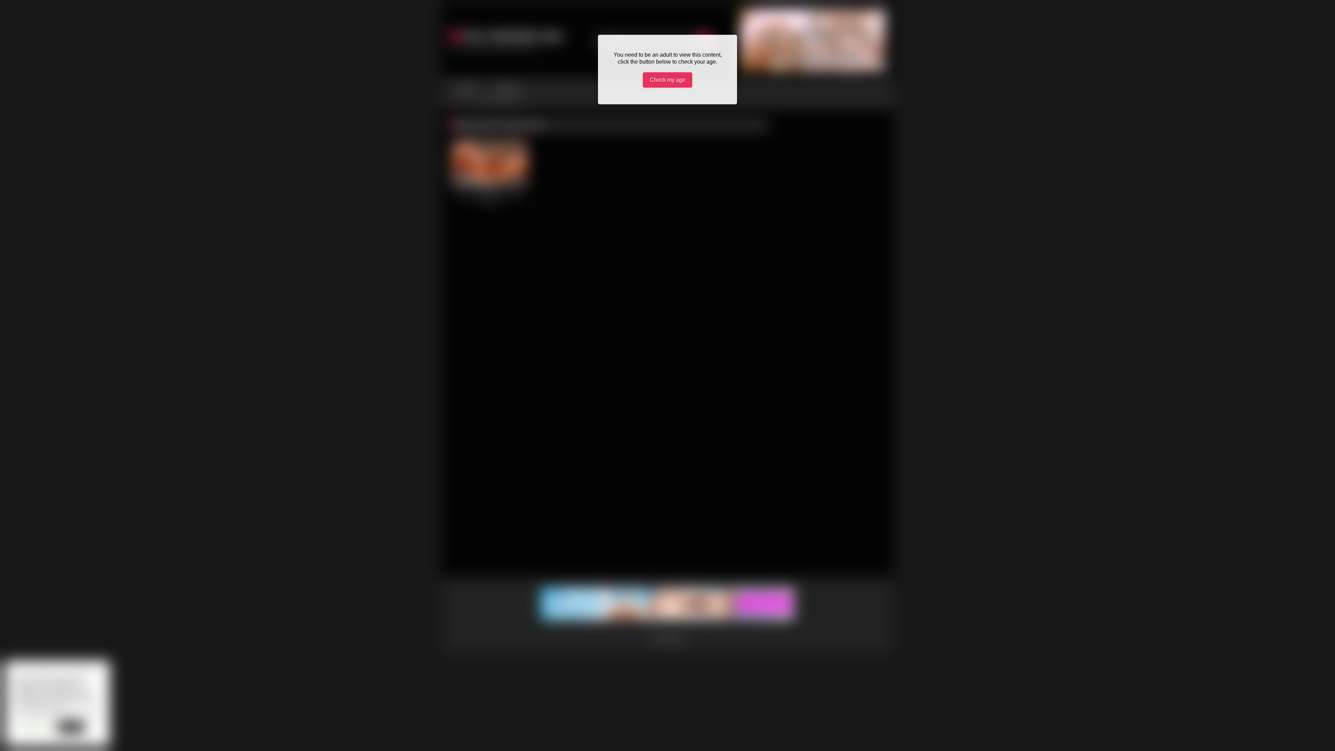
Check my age (667, 80)
